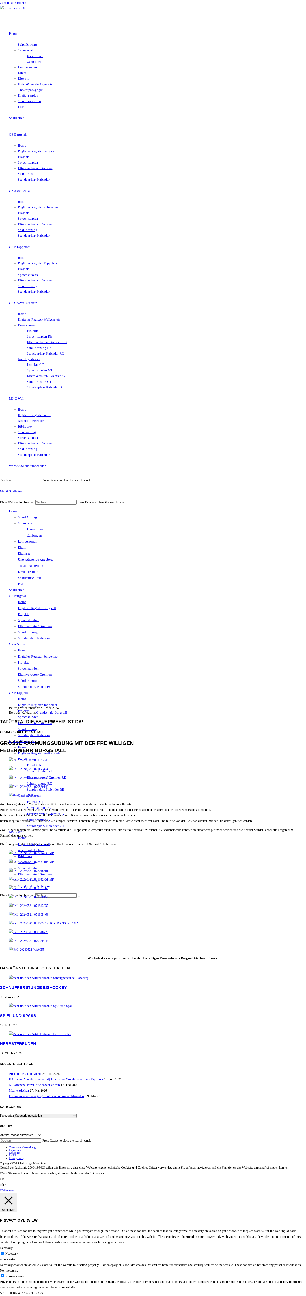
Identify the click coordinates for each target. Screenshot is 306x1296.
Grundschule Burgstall (51, 712)
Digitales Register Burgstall (37, 608)
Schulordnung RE (39, 783)
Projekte (23, 614)
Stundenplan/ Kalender (34, 638)
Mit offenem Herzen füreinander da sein (34, 1085)
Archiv (4, 1135)
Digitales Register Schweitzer (38, 656)
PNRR (22, 584)
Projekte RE (35, 765)
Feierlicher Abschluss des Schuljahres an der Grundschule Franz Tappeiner (56, 1079)
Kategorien (7, 1115)
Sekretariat (25, 523)
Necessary (11, 1253)
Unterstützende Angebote (35, 559)
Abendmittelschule (31, 850)
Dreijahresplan (28, 571)
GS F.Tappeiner (19, 693)
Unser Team (35, 529)
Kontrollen (14, 1152)
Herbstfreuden (18, 1043)
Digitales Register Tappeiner (37, 705)
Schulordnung (28, 632)
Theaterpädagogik (30, 565)
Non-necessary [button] (9, 1270)
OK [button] (2, 1179)
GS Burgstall (18, 596)
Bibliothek (25, 856)
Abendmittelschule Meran (25, 1073)
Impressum (15, 1150)
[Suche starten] (79, 896)
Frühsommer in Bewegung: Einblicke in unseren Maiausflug (47, 1096)
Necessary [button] (6, 1248)
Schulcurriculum (29, 578)
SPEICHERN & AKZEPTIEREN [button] (21, 1293)
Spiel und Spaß (18, 1015)
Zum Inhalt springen (13, 2)
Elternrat (24, 553)
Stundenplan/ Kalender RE (45, 789)
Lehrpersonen (27, 541)
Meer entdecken (19, 1090)
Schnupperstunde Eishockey (33, 987)
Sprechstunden (28, 620)
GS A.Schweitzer (20, 644)
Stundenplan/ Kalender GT (45, 826)
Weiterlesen (7, 1190)
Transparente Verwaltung (22, 1147)
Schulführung (27, 517)
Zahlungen (34, 535)
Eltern (22, 547)
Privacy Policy (16, 1158)
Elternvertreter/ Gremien (35, 626)
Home (13, 511)
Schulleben (16, 590)
